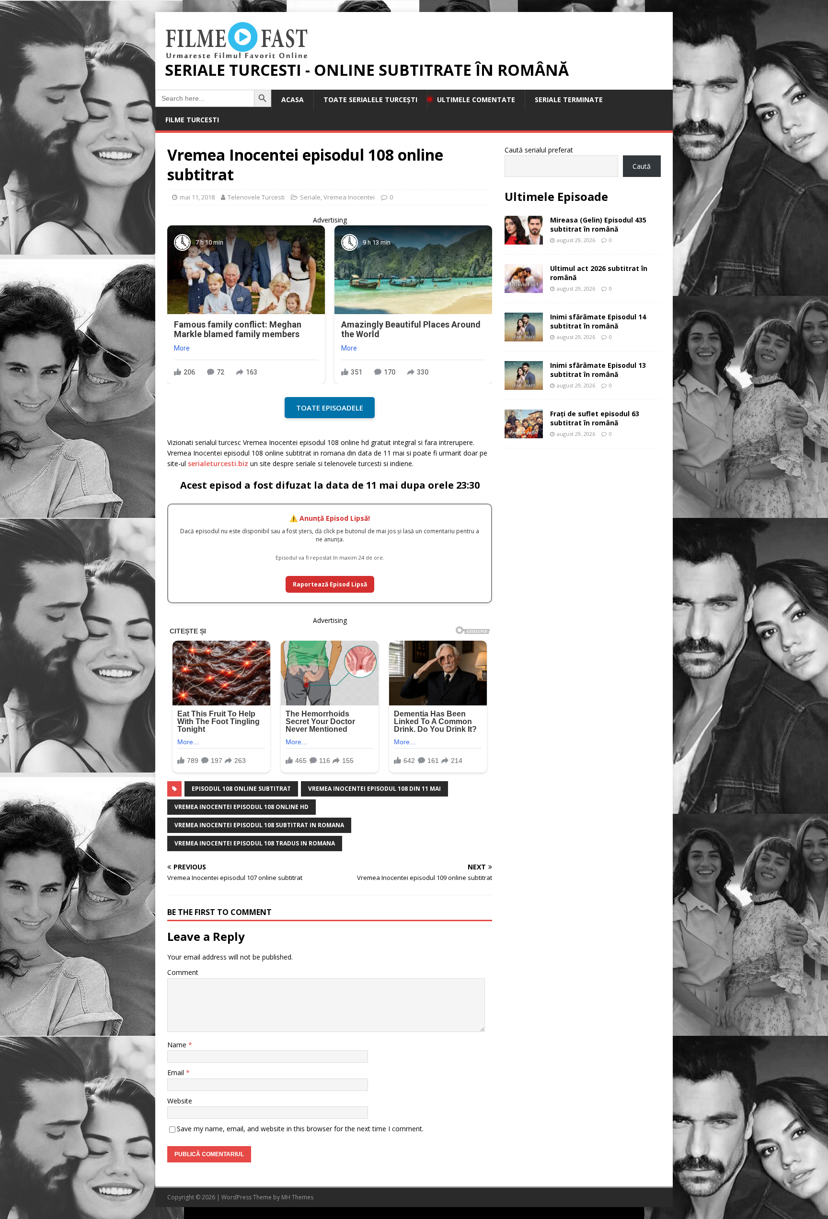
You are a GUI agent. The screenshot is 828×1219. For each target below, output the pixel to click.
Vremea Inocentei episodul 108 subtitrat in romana (259, 825)
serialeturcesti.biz (218, 463)
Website (179, 1100)
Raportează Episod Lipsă (330, 584)
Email (176, 1072)
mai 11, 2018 (197, 197)
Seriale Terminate (569, 99)
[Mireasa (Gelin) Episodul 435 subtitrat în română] (524, 239)
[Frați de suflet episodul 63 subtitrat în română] (524, 432)
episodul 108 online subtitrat (241, 789)
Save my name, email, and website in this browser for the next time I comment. (300, 1128)
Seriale (310, 197)
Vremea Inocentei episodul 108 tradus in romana (254, 843)
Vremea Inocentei (349, 197)
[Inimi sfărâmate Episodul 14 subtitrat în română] (524, 335)
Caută (641, 166)
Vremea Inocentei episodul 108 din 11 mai (374, 789)
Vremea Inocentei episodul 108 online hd (241, 807)
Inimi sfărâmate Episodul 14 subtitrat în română (598, 321)
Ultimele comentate (476, 99)
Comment (182, 972)
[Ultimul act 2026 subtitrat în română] (524, 287)
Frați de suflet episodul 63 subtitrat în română (594, 418)
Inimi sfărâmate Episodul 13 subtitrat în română (598, 369)
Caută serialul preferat (539, 149)
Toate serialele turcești (370, 99)
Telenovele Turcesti (256, 197)
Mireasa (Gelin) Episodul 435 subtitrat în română (598, 224)
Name (177, 1044)
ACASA (292, 99)
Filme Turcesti (192, 119)
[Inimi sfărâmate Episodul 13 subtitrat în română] (524, 384)
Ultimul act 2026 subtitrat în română (598, 272)
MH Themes (297, 1197)
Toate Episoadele (329, 407)
